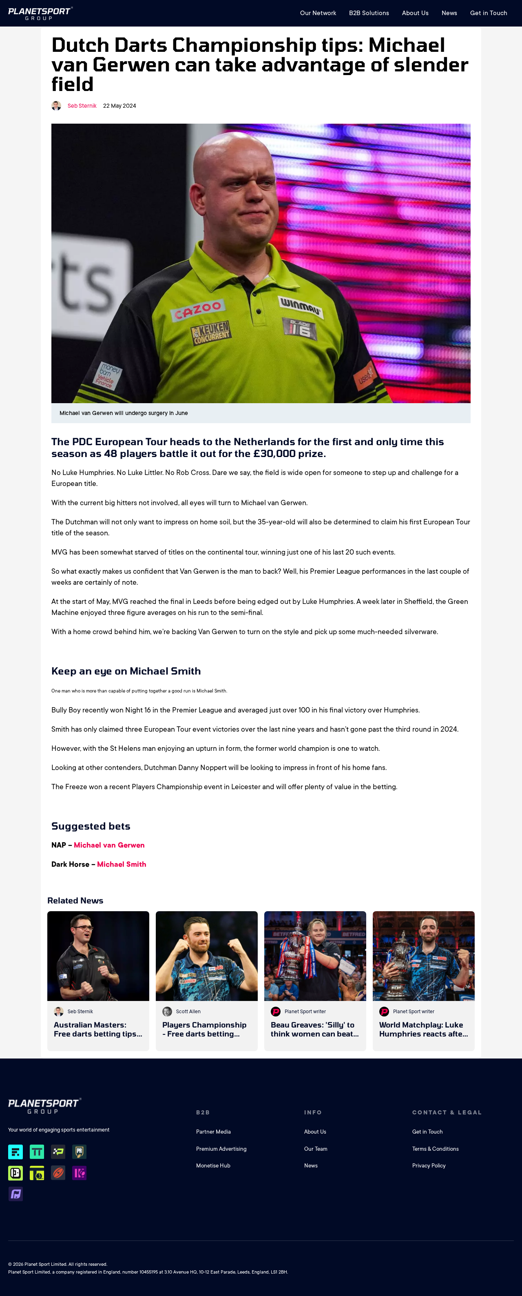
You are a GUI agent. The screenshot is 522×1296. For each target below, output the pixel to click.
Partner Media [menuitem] (213, 1132)
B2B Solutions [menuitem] (369, 13)
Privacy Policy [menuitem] (429, 1166)
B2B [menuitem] (203, 1112)
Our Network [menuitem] (318, 13)
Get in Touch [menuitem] (488, 13)
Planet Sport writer (305, 1011)
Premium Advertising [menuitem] (221, 1149)
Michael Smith (121, 864)
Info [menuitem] (313, 1112)
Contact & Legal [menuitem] (447, 1112)
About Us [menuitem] (415, 13)
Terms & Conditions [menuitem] (435, 1149)
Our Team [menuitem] (315, 1149)
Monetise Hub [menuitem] (213, 1166)
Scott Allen (188, 1011)
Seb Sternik (82, 105)
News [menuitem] (449, 13)
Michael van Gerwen (109, 845)
